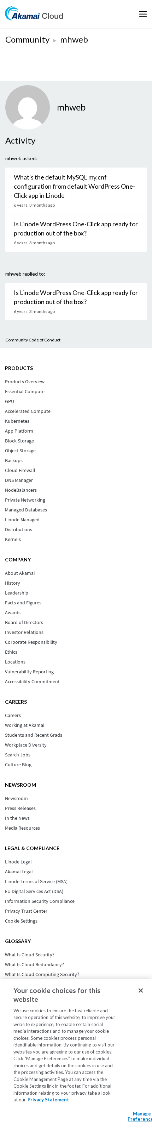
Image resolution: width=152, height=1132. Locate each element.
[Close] (140, 990)
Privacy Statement (48, 1099)
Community (27, 39)
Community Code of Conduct (32, 339)
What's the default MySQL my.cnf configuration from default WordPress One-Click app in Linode (74, 186)
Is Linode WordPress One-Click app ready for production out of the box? (76, 228)
